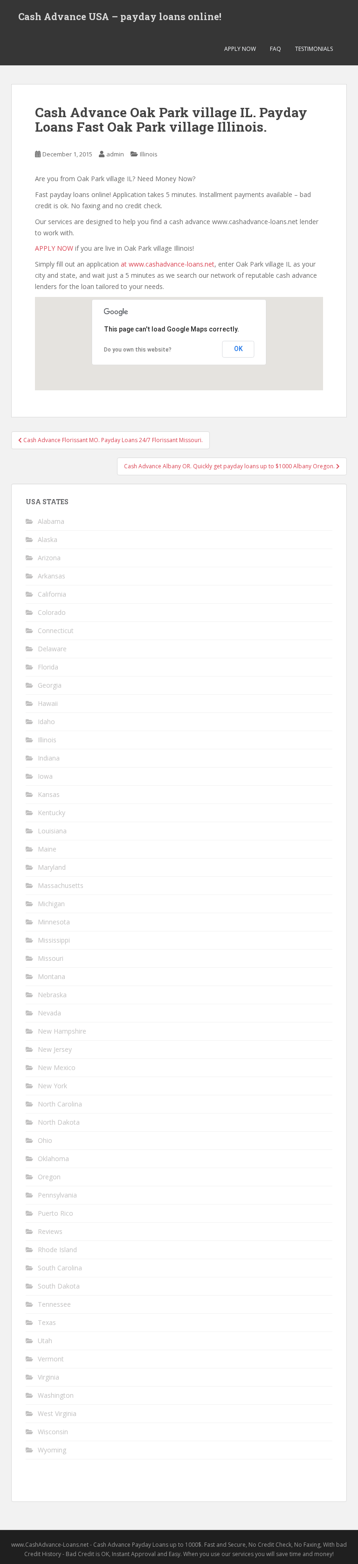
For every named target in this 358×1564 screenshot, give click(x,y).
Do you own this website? (138, 349)
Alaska (47, 539)
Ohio (45, 1140)
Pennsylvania (57, 1195)
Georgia (50, 685)
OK (238, 348)
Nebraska (52, 994)
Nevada (49, 1012)
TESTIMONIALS (314, 49)
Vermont (51, 1358)
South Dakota (59, 1286)
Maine (47, 849)
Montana (51, 976)
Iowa (45, 776)
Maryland (52, 867)
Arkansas (51, 575)
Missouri (50, 958)
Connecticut (56, 630)
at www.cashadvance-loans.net (167, 264)
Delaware (52, 648)
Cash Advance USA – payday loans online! (119, 16)
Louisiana (52, 830)
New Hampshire (62, 1031)
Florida (48, 666)
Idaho (46, 721)
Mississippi (54, 940)
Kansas (49, 794)
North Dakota (59, 1122)
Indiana (49, 758)
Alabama (51, 521)
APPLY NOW (240, 49)
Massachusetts (60, 885)
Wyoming (52, 1449)
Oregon (49, 1176)
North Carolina (60, 1103)
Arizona (49, 557)
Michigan (51, 903)
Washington (56, 1395)
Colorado (52, 612)
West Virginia (57, 1413)
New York (52, 1085)
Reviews (50, 1231)
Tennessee (54, 1304)
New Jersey (55, 1049)
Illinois (149, 154)
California (52, 594)
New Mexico (57, 1067)
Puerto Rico (55, 1213)
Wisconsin (53, 1431)
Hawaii (48, 703)
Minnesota (54, 921)
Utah (45, 1340)
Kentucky (51, 812)
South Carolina (60, 1267)
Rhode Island (57, 1249)
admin (115, 154)
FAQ (275, 49)
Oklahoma (53, 1158)
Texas (47, 1322)
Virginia (48, 1377)
